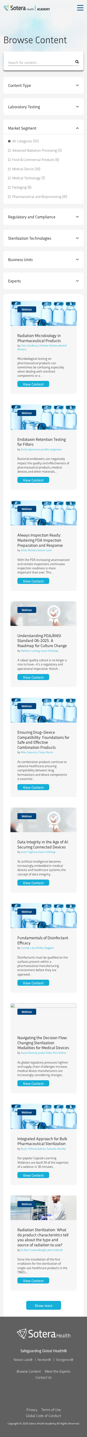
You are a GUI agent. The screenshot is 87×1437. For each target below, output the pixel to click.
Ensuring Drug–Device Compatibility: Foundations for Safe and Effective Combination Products (43, 739)
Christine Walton (48, 345)
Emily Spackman (30, 449)
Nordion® (44, 1359)
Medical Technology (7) (28, 178)
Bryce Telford (28, 1148)
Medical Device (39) (26, 169)
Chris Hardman (29, 345)
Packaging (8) (22, 187)
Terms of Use (51, 1409)
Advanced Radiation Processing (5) (37, 150)
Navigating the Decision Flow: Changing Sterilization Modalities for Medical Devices (43, 1042)
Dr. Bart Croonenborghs (34, 1250)
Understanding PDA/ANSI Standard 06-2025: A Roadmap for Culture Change (42, 640)
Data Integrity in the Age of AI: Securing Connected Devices (43, 844)
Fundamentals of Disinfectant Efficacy (42, 940)
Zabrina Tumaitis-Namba (51, 1148)
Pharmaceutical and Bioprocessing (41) (39, 196)
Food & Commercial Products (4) (35, 159)
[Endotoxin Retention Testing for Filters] (43, 416)
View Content (36, 383)
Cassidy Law (28, 947)
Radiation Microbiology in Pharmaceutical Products (39, 338)
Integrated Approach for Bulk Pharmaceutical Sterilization (42, 1141)
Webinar (27, 309)
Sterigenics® (64, 1359)
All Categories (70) (25, 141)
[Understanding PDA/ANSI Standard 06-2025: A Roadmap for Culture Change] (43, 613)
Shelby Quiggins (45, 947)
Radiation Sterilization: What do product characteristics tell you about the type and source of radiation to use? (42, 1237)
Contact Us (43, 1377)
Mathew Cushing (30, 650)
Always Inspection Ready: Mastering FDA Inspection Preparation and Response (40, 539)
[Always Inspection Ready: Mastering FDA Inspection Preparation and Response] (43, 512)
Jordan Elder (45, 1052)
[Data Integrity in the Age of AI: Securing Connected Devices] (43, 820)
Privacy (31, 1409)
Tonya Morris (45, 752)
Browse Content (29, 1371)
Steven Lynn (44, 550)
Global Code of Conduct (43, 1415)
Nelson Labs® (23, 1359)
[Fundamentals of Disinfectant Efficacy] (43, 915)
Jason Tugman (29, 852)
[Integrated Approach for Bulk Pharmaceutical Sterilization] (43, 1116)
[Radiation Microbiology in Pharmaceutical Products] (43, 313)
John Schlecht (55, 1250)
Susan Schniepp (49, 650)
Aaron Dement (29, 1052)
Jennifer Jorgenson (51, 449)
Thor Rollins (59, 1052)
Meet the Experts (57, 1371)
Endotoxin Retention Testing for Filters (41, 441)
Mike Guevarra (29, 752)
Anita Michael (28, 550)
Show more (43, 1305)
